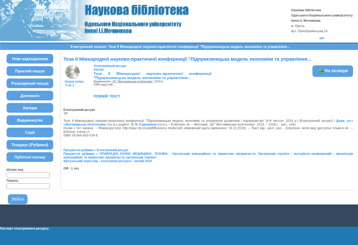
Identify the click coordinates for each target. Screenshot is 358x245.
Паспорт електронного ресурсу (24, 228)
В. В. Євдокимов (144, 124)
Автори (30, 108)
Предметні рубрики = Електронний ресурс (96, 150)
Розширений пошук (30, 83)
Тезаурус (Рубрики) (30, 145)
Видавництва (30, 120)
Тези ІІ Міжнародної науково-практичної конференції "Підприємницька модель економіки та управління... (152, 75)
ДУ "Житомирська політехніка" (132, 81)
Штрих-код (15, 170)
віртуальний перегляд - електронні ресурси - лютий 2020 (107, 161)
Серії (30, 132)
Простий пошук (30, 71)
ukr (321, 38)
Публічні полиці (29, 157)
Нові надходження (30, 58)
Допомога (29, 95)
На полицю (336, 71)
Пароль (12, 181)
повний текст (107, 96)
